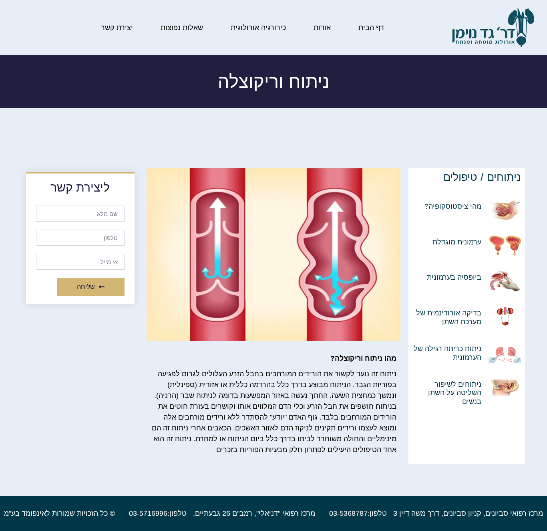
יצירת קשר (117, 28)
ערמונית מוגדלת (456, 242)
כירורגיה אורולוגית (258, 28)
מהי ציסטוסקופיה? (452, 206)
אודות (322, 28)
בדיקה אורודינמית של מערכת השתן (448, 317)
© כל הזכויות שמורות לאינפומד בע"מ (59, 513)
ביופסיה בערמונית (454, 277)
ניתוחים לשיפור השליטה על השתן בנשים (454, 393)
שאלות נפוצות (182, 28)
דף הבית (371, 28)
